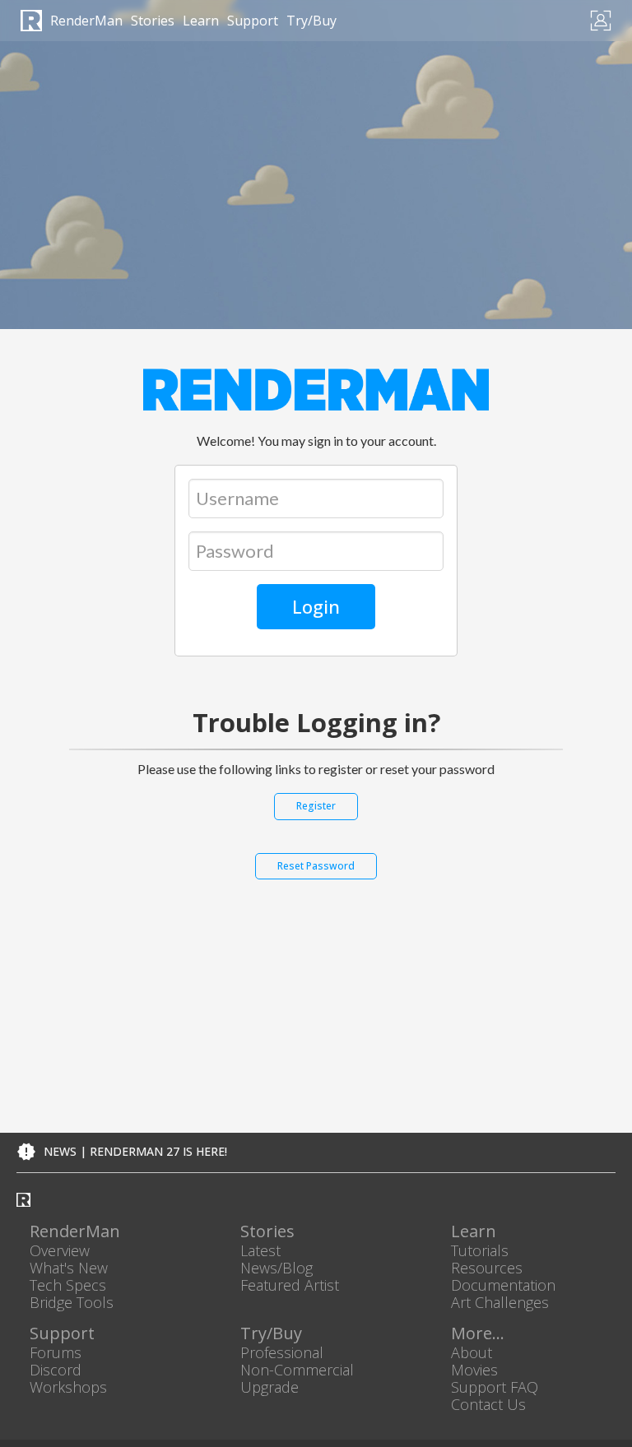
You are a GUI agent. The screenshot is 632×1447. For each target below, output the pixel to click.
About (471, 1352)
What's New (69, 1267)
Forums (55, 1352)
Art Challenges (500, 1302)
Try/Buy (311, 21)
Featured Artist (289, 1284)
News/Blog (276, 1267)
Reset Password (316, 866)
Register (316, 806)
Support (252, 21)
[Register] (316, 820)
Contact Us (488, 1404)
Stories (152, 21)
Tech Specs (68, 1284)
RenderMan (86, 21)
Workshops (68, 1386)
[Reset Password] (316, 880)
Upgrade (269, 1386)
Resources (487, 1267)
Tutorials (480, 1250)
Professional (281, 1352)
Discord (55, 1369)
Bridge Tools (72, 1302)
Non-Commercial (297, 1369)
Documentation (503, 1284)
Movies (474, 1369)
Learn (201, 21)
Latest (260, 1250)
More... (477, 1333)
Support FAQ (494, 1386)
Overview (60, 1250)
